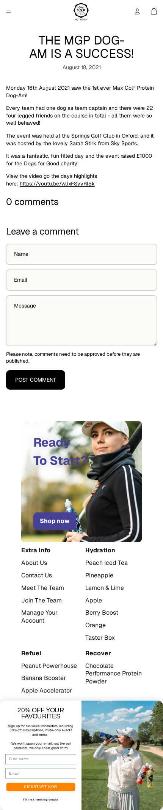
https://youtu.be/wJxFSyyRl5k (57, 183)
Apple (93, 600)
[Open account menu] (137, 11)
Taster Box (100, 638)
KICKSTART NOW (40, 786)
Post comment (35, 379)
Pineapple (99, 575)
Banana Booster (43, 678)
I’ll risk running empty (40, 799)
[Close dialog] (158, 706)
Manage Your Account (39, 617)
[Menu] (8, 11)
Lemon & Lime (104, 588)
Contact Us (36, 575)
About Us (34, 563)
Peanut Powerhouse (49, 666)
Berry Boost (101, 613)
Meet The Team (42, 588)
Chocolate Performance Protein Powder (113, 674)
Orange (95, 625)
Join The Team (41, 600)
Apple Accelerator (46, 690)
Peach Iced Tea (106, 563)
